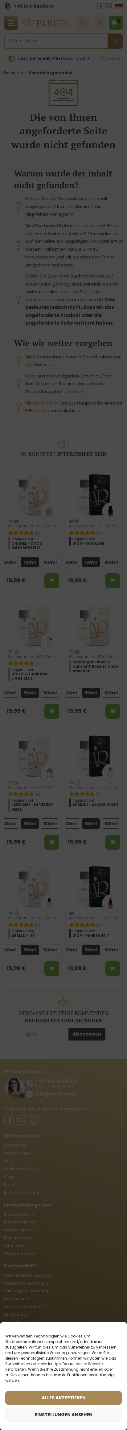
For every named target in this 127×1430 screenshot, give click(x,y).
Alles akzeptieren (64, 1398)
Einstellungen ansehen (63, 1415)
